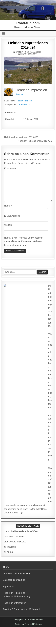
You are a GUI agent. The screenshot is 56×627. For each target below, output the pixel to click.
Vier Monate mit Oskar (15, 541)
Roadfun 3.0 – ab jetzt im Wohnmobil (21, 609)
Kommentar (10, 168)
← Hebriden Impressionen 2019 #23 (19, 137)
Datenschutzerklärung (14, 580)
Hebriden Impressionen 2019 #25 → (36, 141)
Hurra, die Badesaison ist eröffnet (21, 531)
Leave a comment (28, 54)
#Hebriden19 (24, 104)
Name (8, 205)
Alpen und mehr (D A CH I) (16, 573)
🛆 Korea (8, 552)
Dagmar (19, 52)
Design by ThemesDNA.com (28, 624)
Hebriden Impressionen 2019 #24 (28, 45)
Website (8, 225)
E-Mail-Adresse (12, 216)
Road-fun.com (28, 23)
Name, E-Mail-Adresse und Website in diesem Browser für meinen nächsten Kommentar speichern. (23, 241)
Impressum (8, 586)
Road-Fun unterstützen (14, 603)
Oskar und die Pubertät (15, 536)
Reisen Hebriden (24, 101)
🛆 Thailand (10, 547)
